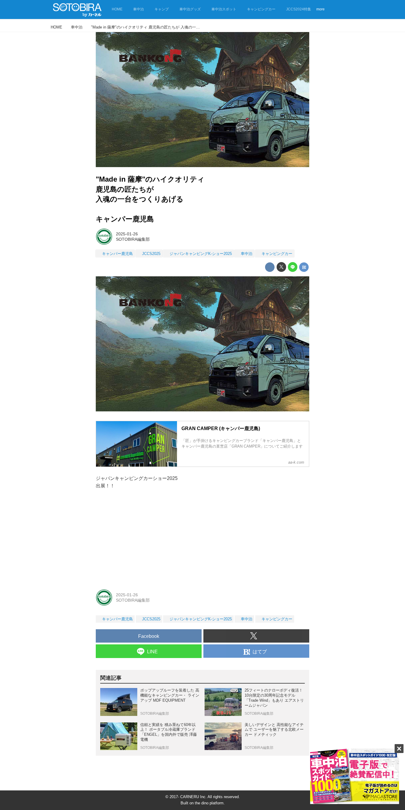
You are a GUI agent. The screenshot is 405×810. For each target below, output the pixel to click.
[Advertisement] (202, 538)
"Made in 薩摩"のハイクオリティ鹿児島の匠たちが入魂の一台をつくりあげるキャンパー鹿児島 (150, 199)
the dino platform (209, 803)
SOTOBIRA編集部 (133, 239)
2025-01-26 (127, 234)
